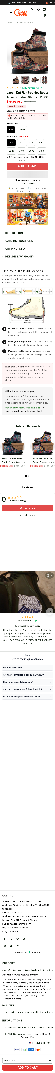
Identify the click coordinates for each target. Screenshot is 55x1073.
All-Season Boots (24, 22)
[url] (16, 924)
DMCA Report (9, 1043)
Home (9, 22)
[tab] (26, 476)
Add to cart (28, 1067)
